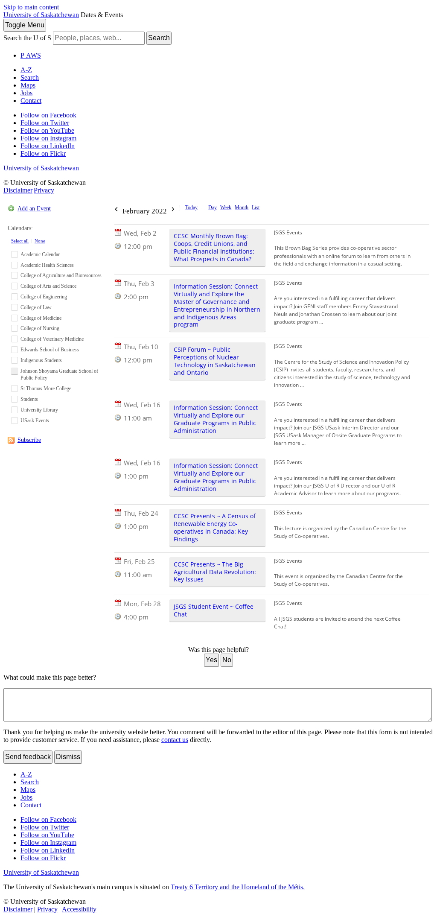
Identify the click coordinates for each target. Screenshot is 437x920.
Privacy (44, 190)
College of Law (36, 307)
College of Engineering (43, 297)
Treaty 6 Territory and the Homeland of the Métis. (238, 887)
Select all (20, 240)
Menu (24, 25)
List (255, 207)
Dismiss (68, 756)
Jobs (26, 92)
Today (191, 207)
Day (212, 207)
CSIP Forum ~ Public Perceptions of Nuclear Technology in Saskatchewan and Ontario (215, 361)
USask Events (34, 420)
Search (159, 37)
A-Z (26, 69)
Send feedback (28, 756)
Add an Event (34, 208)
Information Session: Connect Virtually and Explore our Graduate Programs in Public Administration (216, 419)
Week (225, 207)
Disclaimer (17, 190)
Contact (30, 100)
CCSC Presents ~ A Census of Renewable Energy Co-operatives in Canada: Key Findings (215, 527)
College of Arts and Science (48, 286)
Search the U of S (27, 37)
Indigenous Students (41, 360)
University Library (39, 410)
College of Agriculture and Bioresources (61, 275)
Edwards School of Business (49, 350)
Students (29, 399)
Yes (211, 659)
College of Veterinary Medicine (52, 339)
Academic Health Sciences (47, 265)
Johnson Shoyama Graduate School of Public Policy (59, 374)
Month (241, 207)
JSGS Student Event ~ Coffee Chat (213, 610)
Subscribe (29, 440)
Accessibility (79, 909)
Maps (27, 85)
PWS (30, 55)
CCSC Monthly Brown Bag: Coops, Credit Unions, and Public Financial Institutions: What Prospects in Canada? (214, 247)
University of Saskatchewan (41, 14)
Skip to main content (31, 7)
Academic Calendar (40, 254)
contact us (174, 739)
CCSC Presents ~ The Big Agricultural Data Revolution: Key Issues (215, 572)
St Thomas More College (45, 388)
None (40, 240)
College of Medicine (40, 318)
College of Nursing (39, 328)
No (226, 659)
